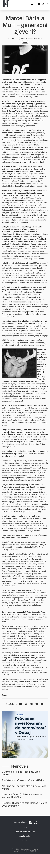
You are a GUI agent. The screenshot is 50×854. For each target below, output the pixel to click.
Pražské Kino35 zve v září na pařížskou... (24, 780)
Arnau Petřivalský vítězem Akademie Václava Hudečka (22, 796)
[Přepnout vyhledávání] (47, 3)
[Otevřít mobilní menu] (32, 4)
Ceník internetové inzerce (25, 832)
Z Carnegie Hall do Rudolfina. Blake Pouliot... (21, 773)
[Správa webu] (30, 851)
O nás (25, 827)
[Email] (42, 704)
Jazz (25, 42)
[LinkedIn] (31, 704)
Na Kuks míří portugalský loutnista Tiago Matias (24, 787)
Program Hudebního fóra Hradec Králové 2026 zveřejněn (24, 804)
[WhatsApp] (36, 704)
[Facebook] (20, 704)
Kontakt (25, 840)
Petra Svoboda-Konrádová (31, 38)
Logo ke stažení (25, 836)
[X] (26, 704)
